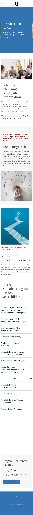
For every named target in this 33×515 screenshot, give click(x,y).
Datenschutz (17, 500)
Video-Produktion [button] (8, 378)
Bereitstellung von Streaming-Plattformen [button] (13, 401)
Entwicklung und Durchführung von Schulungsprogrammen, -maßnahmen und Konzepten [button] (14, 310)
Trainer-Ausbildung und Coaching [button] (11, 344)
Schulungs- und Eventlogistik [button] (13, 360)
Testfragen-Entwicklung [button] (11, 336)
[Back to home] (16, 3)
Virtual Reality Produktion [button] (12, 409)
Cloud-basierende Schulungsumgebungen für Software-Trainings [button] (12, 369)
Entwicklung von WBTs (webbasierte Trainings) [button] (11, 329)
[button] (2, 3)
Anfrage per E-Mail (11, 482)
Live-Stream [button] (6, 393)
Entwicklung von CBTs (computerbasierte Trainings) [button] (13, 320)
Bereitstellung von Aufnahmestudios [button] (8, 386)
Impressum (5, 500)
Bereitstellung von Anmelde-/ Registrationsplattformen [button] (13, 353)
